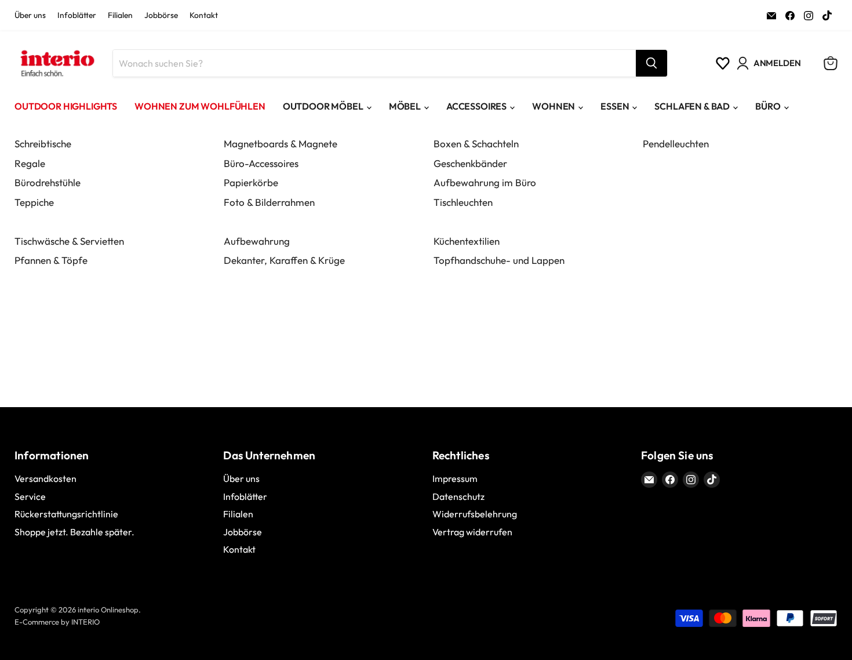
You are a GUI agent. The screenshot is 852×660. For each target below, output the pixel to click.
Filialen (120, 15)
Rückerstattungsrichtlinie (66, 514)
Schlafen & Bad (692, 106)
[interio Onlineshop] (56, 63)
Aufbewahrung (257, 241)
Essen (614, 106)
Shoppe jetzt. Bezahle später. (74, 532)
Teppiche (34, 202)
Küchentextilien (467, 241)
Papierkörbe (251, 182)
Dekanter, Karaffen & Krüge (284, 260)
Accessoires (476, 106)
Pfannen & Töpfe (51, 260)
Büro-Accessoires (261, 163)
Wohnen (553, 106)
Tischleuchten (463, 202)
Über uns (30, 15)
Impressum (455, 478)
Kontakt (204, 15)
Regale (29, 163)
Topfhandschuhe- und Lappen (499, 260)
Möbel (405, 106)
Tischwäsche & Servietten (69, 241)
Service (30, 496)
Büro (767, 106)
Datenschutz (458, 496)
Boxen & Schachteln (476, 143)
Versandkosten (45, 478)
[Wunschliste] (722, 63)
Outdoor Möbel (323, 106)
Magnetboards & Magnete (280, 143)
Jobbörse (161, 15)
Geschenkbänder (470, 163)
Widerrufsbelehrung (474, 514)
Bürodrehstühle (47, 182)
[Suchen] (651, 63)
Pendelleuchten (676, 143)
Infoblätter (76, 15)
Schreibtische (42, 143)
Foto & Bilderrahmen (269, 202)
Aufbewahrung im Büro (485, 182)
